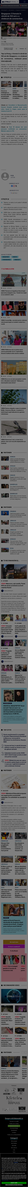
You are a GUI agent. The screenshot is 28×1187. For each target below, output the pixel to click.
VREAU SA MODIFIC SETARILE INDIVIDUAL (14, 1184)
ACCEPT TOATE (14, 1182)
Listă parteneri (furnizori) (5, 1180)
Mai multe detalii (16, 1162)
